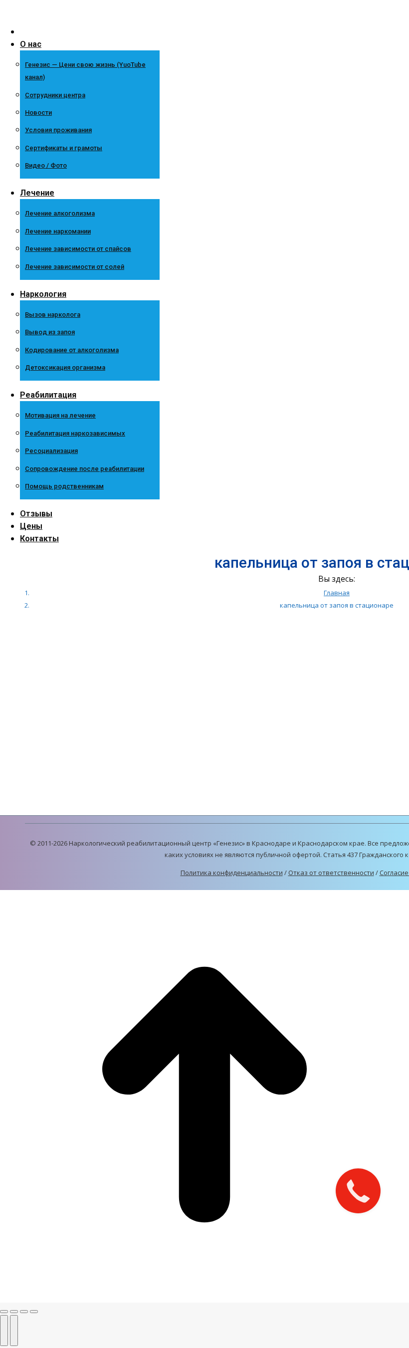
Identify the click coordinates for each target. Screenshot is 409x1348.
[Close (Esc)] (4, 1311)
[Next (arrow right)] (14, 1330)
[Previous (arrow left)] (4, 1330)
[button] (82, 14)
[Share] (14, 1311)
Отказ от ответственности (331, 872)
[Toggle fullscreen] (24, 1311)
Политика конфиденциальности (232, 872)
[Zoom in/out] (34, 1311)
